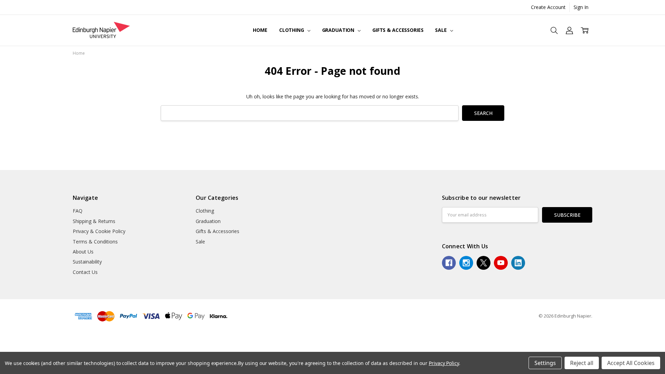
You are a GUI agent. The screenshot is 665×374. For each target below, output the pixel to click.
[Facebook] (449, 263)
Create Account (548, 7)
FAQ (77, 210)
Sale (441, 30)
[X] (483, 263)
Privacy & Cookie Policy (99, 231)
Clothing (292, 30)
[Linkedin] (518, 263)
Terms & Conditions (95, 241)
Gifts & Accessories (397, 30)
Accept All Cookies (631, 363)
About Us (83, 251)
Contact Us (85, 272)
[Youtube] (501, 263)
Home (260, 30)
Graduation (339, 30)
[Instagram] (466, 263)
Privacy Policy (444, 363)
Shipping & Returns (94, 221)
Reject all (581, 363)
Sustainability (87, 261)
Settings (545, 363)
